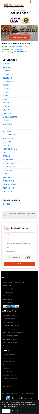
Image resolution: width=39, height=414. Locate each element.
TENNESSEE (7, 170)
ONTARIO (6, 204)
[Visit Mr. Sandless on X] (27, 398)
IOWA (5, 99)
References (6, 368)
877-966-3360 (19, 13)
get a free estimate (19, 37)
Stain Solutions (7, 302)
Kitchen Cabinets (8, 322)
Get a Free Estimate (9, 358)
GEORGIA (6, 89)
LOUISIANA (7, 110)
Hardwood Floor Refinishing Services (13, 282)
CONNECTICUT (9, 81)
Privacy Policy (13, 406)
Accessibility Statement (10, 378)
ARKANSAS (7, 71)
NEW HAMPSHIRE (9, 135)
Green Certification (8, 292)
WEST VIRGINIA (9, 188)
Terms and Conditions (9, 375)
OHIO (5, 152)
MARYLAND (7, 113)
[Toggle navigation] (36, 5)
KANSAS (6, 103)
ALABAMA (7, 64)
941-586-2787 (18, 49)
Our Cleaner (6, 346)
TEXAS (5, 174)
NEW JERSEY (8, 138)
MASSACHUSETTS (10, 117)
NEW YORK (7, 142)
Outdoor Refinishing (9, 318)
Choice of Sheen (8, 296)
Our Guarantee (7, 371)
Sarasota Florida (7, 49)
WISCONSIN (7, 192)
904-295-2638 (19, 52)
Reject (14, 411)
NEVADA (6, 145)
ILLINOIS (6, 92)
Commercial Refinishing (10, 339)
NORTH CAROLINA (10, 149)
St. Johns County (7, 52)
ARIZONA (6, 67)
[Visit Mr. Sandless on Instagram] (16, 398)
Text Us (25, 46)
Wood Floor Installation (10, 342)
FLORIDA (6, 85)
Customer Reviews (8, 354)
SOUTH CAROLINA (10, 163)
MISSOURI (7, 128)
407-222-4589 (17, 46)
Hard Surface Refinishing (10, 315)
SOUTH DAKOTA (9, 167)
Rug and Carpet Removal (10, 335)
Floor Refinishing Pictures (10, 289)
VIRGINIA (6, 177)
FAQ (4, 365)
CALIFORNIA (8, 74)
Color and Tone (7, 299)
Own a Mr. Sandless (9, 361)
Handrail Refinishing (9, 329)
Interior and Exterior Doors (11, 325)
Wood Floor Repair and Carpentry (13, 332)
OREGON (6, 156)
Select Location (7, 386)
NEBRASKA (7, 131)
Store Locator (7, 382)
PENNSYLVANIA (9, 160)
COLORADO (7, 78)
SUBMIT (19, 264)
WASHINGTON (8, 181)
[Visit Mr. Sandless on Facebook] (8, 398)
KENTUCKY (7, 106)
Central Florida (6, 46)
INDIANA (6, 96)
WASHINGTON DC (10, 184)
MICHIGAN (7, 121)
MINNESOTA (7, 124)
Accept (6, 411)
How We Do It (7, 285)
